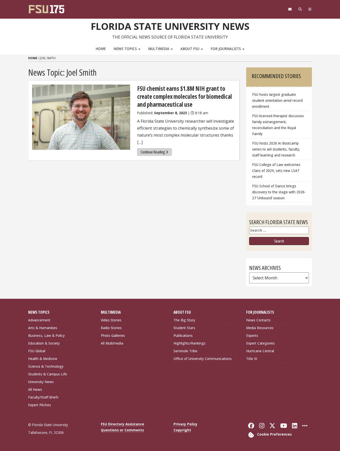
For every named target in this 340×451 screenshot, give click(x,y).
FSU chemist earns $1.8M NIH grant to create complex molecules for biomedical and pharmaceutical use (184, 96)
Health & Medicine (42, 358)
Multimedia (159, 48)
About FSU (190, 48)
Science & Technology (45, 366)
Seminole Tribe (185, 351)
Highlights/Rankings (189, 343)
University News (41, 381)
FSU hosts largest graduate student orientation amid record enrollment (277, 100)
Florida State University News (170, 26)
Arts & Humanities (42, 327)
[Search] (300, 9)
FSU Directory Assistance (122, 424)
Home (101, 48)
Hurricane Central (260, 351)
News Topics (125, 48)
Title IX (251, 358)
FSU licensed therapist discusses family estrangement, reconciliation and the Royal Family (278, 124)
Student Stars (184, 327)
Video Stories (111, 320)
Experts (252, 335)
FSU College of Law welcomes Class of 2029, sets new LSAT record (276, 170)
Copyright (182, 430)
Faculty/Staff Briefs (43, 397)
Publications (183, 335)
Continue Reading (153, 152)
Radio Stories (111, 327)
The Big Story (184, 320)
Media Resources (260, 327)
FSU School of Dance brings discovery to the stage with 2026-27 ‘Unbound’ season (279, 192)
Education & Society (44, 343)
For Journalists (226, 48)
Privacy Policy (185, 424)
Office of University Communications (202, 358)
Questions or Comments (122, 430)
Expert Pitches (39, 404)
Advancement (39, 320)
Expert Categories (260, 343)
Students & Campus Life (47, 374)
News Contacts (258, 320)
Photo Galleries (113, 335)
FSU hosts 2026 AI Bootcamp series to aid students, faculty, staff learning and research (276, 149)
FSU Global (36, 351)
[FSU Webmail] (290, 9)
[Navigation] (310, 9)
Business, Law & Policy (46, 335)
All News (35, 389)
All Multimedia (112, 343)
